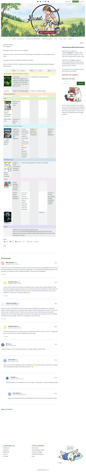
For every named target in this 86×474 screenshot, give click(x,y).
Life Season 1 (7, 223)
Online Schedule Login (38, 450)
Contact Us (6, 448)
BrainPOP (6, 187)
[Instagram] (43, 1)
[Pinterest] (45, 1)
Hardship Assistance (37, 454)
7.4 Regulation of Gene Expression (39, 76)
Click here (6, 50)
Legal (59, 462)
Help (33, 456)
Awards (5, 454)
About (65, 38)
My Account (75, 1)
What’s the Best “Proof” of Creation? (33, 132)
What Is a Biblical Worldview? (51, 132)
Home (14, 38)
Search (82, 43)
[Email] (38, 1)
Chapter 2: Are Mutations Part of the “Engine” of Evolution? (21, 80)
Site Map (5, 456)
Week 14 (8, 46)
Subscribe (80, 83)
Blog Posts (6, 452)
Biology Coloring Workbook (6, 174)
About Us (5, 450)
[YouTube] (48, 1)
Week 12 (11, 44)
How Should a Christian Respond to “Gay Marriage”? (16, 134)
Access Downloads (37, 452)
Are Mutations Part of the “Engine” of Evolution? (24, 153)
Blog (61, 38)
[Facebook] (40, 1)
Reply (56, 262)
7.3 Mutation (16, 76)
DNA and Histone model (31, 229)
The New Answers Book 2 (6, 142)
